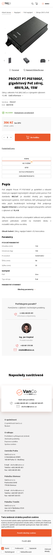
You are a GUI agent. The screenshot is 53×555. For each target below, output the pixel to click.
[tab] (26, 159)
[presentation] (4, 60)
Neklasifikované (26, 552)
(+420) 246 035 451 (26, 313)
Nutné (7, 548)
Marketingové (9, 552)
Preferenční (19, 548)
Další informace (15, 95)
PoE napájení (28, 12)
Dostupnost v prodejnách (24, 113)
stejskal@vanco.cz (26, 350)
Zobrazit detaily (48, 550)
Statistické (32, 548)
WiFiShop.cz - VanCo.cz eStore (11, 3)
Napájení (17, 12)
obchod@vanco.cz (29, 406)
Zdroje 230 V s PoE (42, 12)
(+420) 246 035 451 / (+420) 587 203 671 (29, 403)
